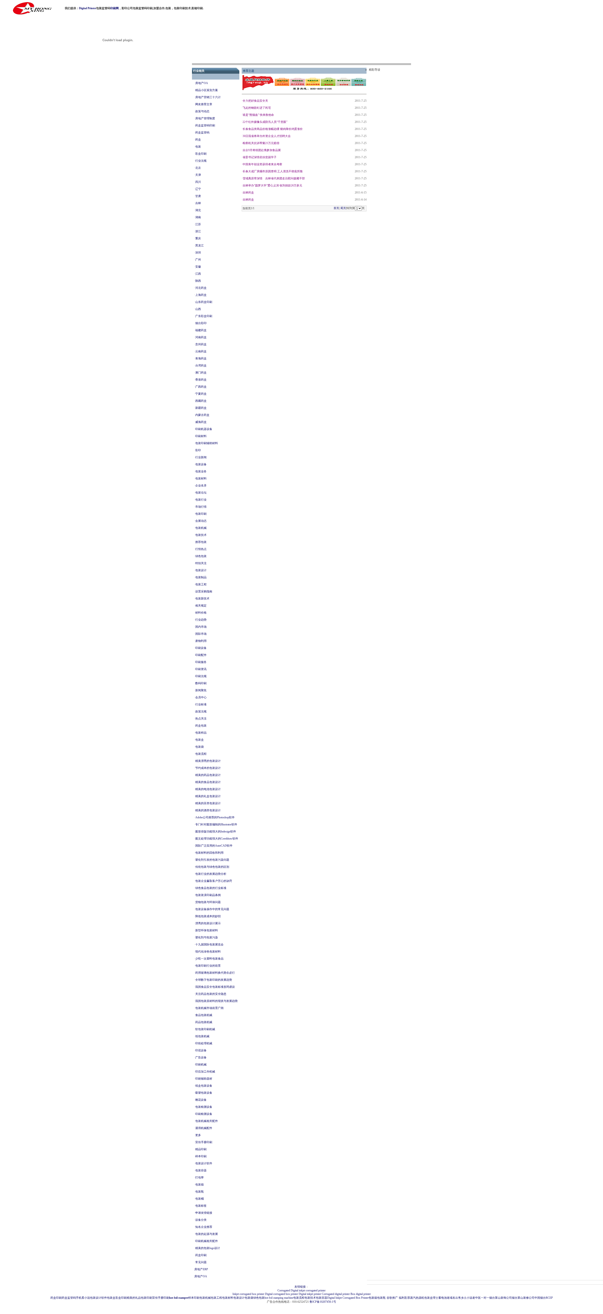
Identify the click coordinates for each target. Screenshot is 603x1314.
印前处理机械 (203, 1043)
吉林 (198, 203)
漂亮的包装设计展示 (208, 923)
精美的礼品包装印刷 (139, 1297)
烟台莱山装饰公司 (500, 1297)
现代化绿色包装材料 (208, 951)
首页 (336, 208)
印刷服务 (201, 662)
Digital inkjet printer (310, 1294)
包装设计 (201, 570)
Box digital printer (360, 1294)
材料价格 (201, 612)
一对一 (485, 1297)
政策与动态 (202, 111)
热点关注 (201, 718)
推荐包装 (201, 542)
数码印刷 (201, 683)
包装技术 (201, 535)
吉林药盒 (248, 192)
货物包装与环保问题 (208, 902)
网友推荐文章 (203, 104)
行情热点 (201, 549)
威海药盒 (201, 422)
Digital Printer (87, 8)
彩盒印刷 (201, 153)
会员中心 (201, 697)
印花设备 (201, 1050)
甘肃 (198, 196)
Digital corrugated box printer (281, 1294)
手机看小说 (83, 1297)
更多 (198, 1135)
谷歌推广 (392, 1297)
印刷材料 (201, 436)
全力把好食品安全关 (255, 100)
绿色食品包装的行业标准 (210, 888)
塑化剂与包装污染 (206, 937)
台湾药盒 (201, 365)
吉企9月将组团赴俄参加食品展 (262, 150)
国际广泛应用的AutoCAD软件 (213, 845)
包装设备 (201, 464)
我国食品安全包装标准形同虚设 (215, 987)
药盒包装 (201, 725)
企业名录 (201, 485)
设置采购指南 (203, 591)
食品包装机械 (203, 1015)
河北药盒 (201, 287)
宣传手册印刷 (203, 1142)
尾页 (343, 208)
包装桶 (199, 1198)
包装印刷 (201, 513)
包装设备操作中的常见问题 (212, 909)
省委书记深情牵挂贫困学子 (260, 157)
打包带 (199, 1177)
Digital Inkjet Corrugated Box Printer (348, 1297)
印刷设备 (201, 648)
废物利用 (201, 641)
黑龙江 (199, 245)
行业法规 (201, 160)
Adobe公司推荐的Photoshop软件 (215, 817)
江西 (198, 273)
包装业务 (201, 471)
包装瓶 (199, 1191)
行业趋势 (201, 619)
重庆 (198, 238)
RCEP (549, 1297)
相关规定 (201, 605)
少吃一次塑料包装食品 (209, 958)
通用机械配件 (203, 1128)
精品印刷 (201, 1149)
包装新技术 (202, 598)
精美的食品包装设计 (208, 782)
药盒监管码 (202, 132)
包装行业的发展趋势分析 (210, 874)
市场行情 (201, 506)
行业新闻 (201, 457)
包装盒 (199, 739)
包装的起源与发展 (206, 1234)
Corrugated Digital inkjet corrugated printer (301, 1290)
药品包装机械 (203, 1022)
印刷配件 (201, 655)
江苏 (198, 224)
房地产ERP (201, 1269)
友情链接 (300, 1286)
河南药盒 (201, 337)
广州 (198, 259)
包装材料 (201, 478)
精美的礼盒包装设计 (208, 796)
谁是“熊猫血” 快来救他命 (258, 115)
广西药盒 (201, 386)
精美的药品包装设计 (208, 775)
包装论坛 (201, 492)
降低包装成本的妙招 (208, 916)
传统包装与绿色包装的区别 (212, 866)
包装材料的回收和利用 (209, 852)
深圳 (198, 252)
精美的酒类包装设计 (208, 810)
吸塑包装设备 (203, 1092)
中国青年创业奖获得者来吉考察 (262, 164)
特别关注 (201, 563)
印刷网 (114, 8)
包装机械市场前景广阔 (209, 1008)
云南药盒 (201, 351)
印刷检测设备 (203, 1114)
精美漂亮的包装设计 (208, 761)
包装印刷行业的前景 (208, 965)
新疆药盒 (201, 408)
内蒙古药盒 (202, 415)
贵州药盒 (201, 344)
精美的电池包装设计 (208, 789)
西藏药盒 (201, 400)
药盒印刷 (201, 1255)
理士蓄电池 (440, 1297)
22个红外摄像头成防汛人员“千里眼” (265, 122)
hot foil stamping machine (279, 1297)
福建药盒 (201, 330)
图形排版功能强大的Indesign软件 (215, 831)
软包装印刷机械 (205, 1029)
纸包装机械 (202, 1036)
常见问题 (201, 1262)
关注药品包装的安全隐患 (210, 994)
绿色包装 (201, 556)
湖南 (198, 217)
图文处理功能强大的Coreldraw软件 (216, 838)
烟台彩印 (201, 323)
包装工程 (201, 584)
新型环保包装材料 (206, 930)
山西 (198, 309)
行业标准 (201, 704)
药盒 (198, 139)
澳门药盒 (201, 372)
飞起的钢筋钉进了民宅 (257, 107)
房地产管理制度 (205, 118)
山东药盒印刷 (203, 302)
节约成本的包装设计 (208, 768)
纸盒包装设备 (203, 1085)
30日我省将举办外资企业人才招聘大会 (267, 136)
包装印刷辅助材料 (206, 443)
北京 (198, 167)
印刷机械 (201, 1064)
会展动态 (201, 520)
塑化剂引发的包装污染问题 (212, 859)
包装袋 (199, 746)
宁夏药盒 (201, 393)
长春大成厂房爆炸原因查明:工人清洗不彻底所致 (273, 171)
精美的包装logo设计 (207, 1248)
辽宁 (198, 189)
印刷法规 (201, 676)
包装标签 (201, 1205)
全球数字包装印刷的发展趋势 (213, 979)
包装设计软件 (203, 1163)
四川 (198, 182)
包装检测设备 (203, 1107)
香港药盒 (201, 379)
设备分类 (201, 1220)
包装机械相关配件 (206, 1121)
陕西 (198, 280)
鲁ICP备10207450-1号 (323, 1301)
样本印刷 (201, 1156)
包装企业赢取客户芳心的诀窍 (213, 881)
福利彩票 (404, 1297)
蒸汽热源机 (417, 1297)
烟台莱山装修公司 (523, 1297)
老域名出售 (454, 1297)
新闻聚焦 (201, 690)
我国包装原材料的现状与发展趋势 (216, 1001)
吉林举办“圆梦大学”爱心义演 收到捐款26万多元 (272, 185)
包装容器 (201, 1170)
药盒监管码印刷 (205, 125)
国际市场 (201, 633)
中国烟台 (540, 1297)
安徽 (198, 266)
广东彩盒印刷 (203, 316)
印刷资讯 (201, 669)
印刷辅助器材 (203, 1078)
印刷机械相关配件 (206, 1241)
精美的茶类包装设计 (208, 803)
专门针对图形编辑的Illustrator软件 (216, 824)
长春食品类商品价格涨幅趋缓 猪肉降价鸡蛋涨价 (273, 129)
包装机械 (201, 528)
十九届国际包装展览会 (209, 944)
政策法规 (201, 711)
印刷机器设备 (203, 429)
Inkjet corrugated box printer (248, 1294)
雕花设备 (201, 1099)
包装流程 (201, 753)
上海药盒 (201, 295)
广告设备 (201, 1057)
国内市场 (201, 626)
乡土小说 (466, 1297)
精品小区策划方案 (206, 90)
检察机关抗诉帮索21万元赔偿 (261, 143)
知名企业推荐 (203, 1227)
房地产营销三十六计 (208, 97)
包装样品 (201, 732)
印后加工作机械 (205, 1071)
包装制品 (201, 577)
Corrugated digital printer (336, 1294)
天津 (198, 175)
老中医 (476, 1297)
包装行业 (201, 499)
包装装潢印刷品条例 (208, 895)
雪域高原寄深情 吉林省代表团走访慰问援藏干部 (274, 178)
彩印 (198, 450)
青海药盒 (201, 358)
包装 (198, 146)
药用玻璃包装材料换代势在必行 (215, 972)
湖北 (198, 210)
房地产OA (201, 83)
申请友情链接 (203, 1212)
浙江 (198, 231)
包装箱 (199, 1184)
